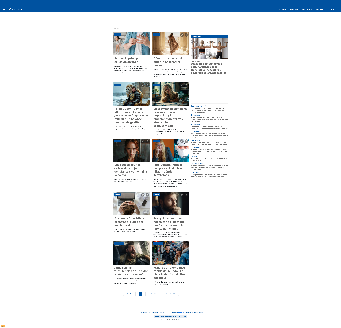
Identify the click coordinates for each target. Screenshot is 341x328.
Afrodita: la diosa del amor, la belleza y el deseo (167, 62)
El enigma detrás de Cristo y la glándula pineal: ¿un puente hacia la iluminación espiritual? (209, 176)
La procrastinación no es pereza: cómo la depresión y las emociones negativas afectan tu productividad (170, 117)
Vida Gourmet (307, 9)
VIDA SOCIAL (117, 28)
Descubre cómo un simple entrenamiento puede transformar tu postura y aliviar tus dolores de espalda (208, 68)
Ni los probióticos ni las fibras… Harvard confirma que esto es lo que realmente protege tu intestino (209, 119)
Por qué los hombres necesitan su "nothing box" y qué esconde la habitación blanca (168, 223)
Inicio (140, 313)
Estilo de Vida (195, 61)
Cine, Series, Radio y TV (198, 106)
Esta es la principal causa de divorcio (127, 60)
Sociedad (194, 156)
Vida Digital (333, 9)
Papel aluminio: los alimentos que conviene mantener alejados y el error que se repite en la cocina (209, 135)
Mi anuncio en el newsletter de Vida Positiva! (170, 316)
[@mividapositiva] (170, 313)
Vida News (282, 9)
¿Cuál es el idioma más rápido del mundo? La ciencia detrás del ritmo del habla (169, 273)
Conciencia (195, 172)
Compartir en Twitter (143, 35)
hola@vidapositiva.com (195, 313)
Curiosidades (195, 140)
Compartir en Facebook (147, 35)
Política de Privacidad (150, 313)
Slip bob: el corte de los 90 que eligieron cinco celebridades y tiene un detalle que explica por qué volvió (209, 151)
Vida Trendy (320, 9)
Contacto (162, 313)
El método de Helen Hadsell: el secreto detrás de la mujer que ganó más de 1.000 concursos (209, 143)
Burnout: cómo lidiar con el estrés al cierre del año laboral (131, 222)
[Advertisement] (170, 3)
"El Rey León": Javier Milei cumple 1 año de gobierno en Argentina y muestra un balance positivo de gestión (131, 115)
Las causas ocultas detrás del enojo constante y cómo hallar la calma (131, 170)
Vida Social (294, 9)
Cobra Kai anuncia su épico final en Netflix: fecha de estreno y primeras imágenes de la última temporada (208, 110)
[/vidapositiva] (167, 313)
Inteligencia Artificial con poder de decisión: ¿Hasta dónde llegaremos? (168, 170)
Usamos (175, 313)
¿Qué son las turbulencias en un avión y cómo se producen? (131, 271)
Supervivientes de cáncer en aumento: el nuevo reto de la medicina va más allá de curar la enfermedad (209, 167)
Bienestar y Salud (197, 163)
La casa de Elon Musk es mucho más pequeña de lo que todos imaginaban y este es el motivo (209, 127)
